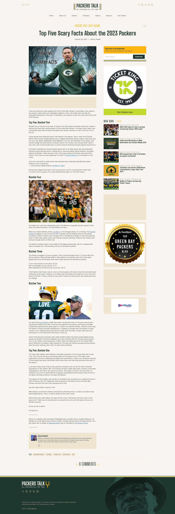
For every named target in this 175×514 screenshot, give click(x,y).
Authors (74, 15)
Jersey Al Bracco (137, 138)
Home (51, 15)
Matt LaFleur (66, 454)
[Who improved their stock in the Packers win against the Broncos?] (111, 157)
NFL (73, 454)
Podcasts (86, 15)
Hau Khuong (135, 152)
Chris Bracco (32, 508)
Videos (97, 15)
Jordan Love (57, 454)
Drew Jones (135, 125)
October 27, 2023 (58, 165)
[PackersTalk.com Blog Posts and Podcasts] (87, 7)
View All (119, 121)
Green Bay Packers (39, 454)
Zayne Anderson (71, 155)
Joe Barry (56, 232)
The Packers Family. (81, 423)
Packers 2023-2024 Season (87, 25)
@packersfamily (54, 423)
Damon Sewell (95, 39)
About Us (62, 15)
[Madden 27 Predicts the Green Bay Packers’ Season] (111, 184)
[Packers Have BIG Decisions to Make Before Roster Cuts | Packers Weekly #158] (111, 143)
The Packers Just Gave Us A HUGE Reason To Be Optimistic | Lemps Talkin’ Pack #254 (132, 169)
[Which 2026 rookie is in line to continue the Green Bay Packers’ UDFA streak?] (111, 130)
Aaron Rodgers (44, 322)
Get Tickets (122, 15)
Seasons (109, 15)
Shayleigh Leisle (136, 179)
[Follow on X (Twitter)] (39, 445)
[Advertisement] (62, 102)
